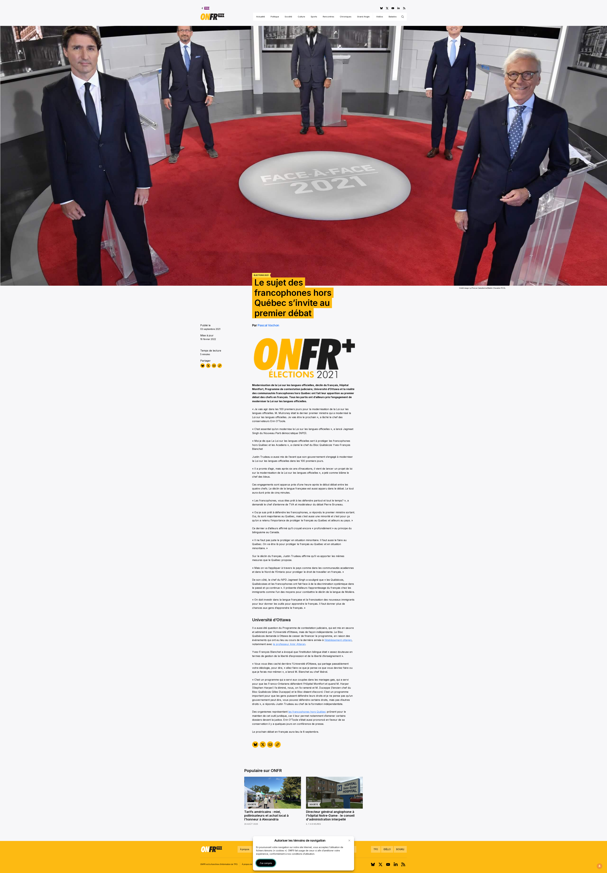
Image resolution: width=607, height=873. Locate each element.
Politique (275, 16)
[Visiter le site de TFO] (205, 8)
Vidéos (379, 16)
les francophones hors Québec (307, 711)
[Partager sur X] (208, 365)
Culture (301, 16)
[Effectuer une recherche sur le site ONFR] (402, 16)
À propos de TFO (249, 864)
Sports (314, 16)
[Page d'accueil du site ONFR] (212, 16)
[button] (349, 840)
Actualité (260, 16)
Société (288, 16)
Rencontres (328, 16)
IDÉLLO (387, 849)
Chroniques (345, 16)
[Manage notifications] (599, 866)
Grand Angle (363, 16)
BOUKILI (400, 849)
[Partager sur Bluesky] (202, 365)
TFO (376, 849)
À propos (244, 849)
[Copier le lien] (219, 365)
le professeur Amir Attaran (289, 644)
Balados (393, 16)
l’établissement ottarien (338, 640)
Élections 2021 (261, 275)
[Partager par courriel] (214, 365)
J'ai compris (266, 863)
